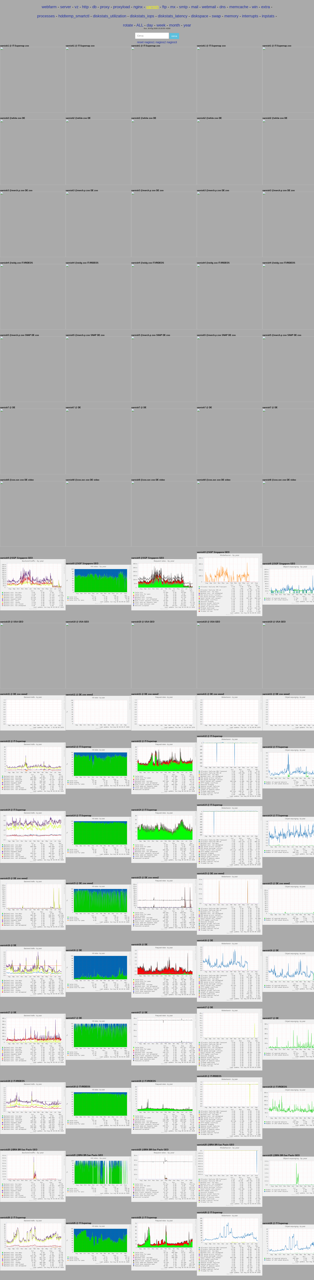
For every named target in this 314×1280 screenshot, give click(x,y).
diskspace (199, 16)
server (65, 7)
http (85, 7)
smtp (183, 7)
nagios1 (149, 42)
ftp (164, 7)
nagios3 (172, 42)
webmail (209, 7)
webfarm (49, 7)
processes (46, 16)
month (174, 25)
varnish (152, 7)
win (255, 7)
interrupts (250, 16)
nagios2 (161, 42)
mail (194, 7)
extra (265, 7)
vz (76, 7)
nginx (138, 7)
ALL (139, 25)
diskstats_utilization (109, 16)
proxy (105, 7)
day (150, 25)
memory (231, 16)
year (187, 25)
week (161, 25)
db (94, 7)
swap (216, 16)
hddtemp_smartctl (73, 16)
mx (172, 7)
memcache (238, 7)
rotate (128, 25)
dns (222, 7)
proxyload (121, 7)
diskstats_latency (172, 16)
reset (140, 42)
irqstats (268, 16)
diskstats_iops (142, 16)
